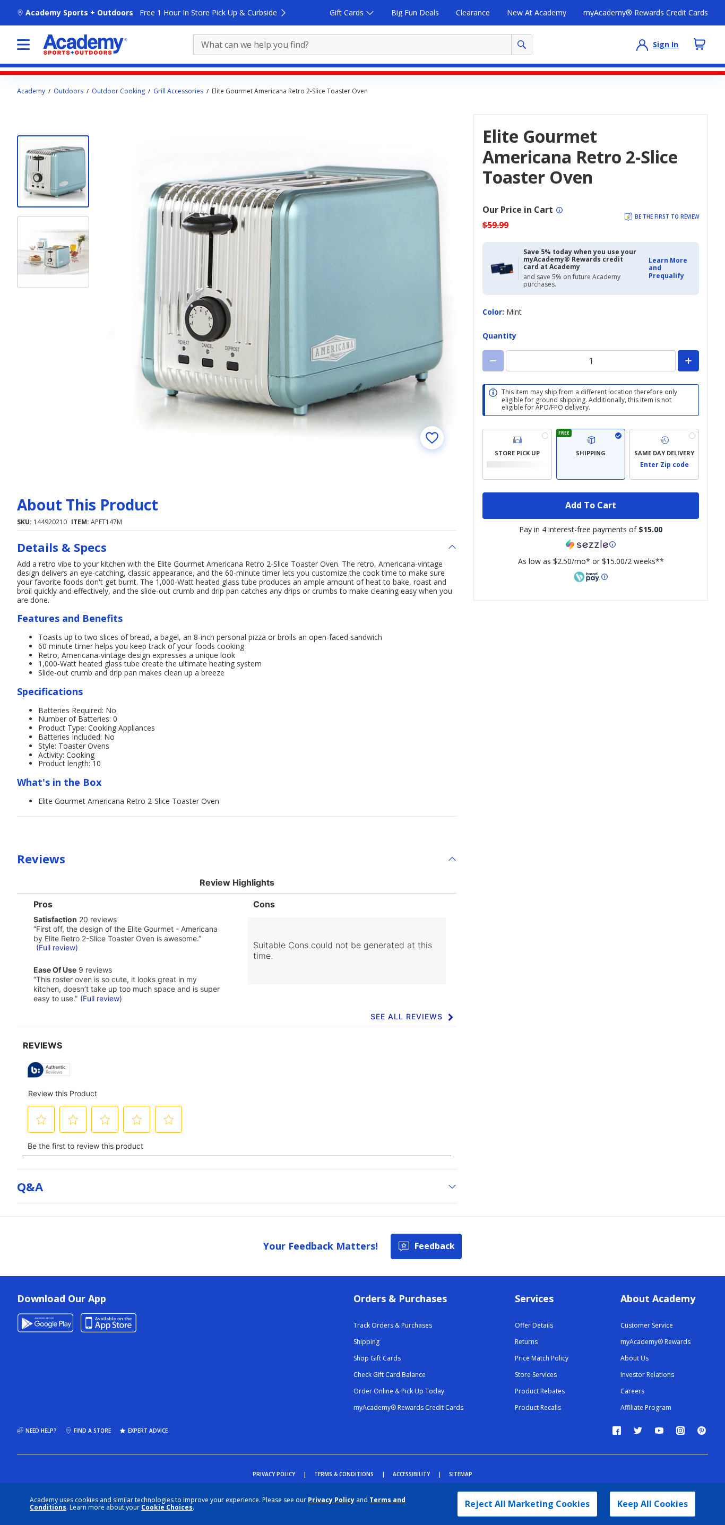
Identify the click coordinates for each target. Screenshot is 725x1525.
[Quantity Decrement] (493, 360)
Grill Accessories (178, 91)
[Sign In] (642, 44)
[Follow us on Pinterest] (701, 1430)
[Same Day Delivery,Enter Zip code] (664, 454)
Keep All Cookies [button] (652, 1504)
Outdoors (68, 91)
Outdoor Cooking (118, 91)
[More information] (559, 210)
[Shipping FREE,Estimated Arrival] (591, 454)
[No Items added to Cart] (699, 44)
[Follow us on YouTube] (659, 1430)
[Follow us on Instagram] (680, 1430)
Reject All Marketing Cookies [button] (527, 1504)
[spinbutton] (591, 360)
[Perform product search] (521, 44)
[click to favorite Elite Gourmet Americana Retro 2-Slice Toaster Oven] (432, 437)
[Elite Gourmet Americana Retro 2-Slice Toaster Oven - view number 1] (53, 171)
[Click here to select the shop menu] (23, 44)
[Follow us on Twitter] (638, 1430)
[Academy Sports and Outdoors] (85, 44)
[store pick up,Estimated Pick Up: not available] (517, 454)
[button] (671, 268)
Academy (31, 91)
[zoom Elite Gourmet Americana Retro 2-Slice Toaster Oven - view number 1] (282, 288)
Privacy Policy (331, 1499)
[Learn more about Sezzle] (590, 544)
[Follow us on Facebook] (616, 1430)
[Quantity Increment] (688, 360)
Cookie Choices (167, 1507)
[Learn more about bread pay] (590, 576)
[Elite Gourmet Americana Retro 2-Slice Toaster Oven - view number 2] (53, 252)
